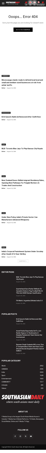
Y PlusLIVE (26, 5)
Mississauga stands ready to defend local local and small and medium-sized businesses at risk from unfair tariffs (22, 82)
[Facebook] (15, 436)
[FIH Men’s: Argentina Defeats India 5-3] (8, 303)
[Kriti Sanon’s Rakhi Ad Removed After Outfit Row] (23, 103)
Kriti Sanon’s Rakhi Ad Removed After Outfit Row (21, 117)
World (3, 247)
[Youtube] (31, 436)
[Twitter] (26, 436)
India (3, 176)
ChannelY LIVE (30, 5)
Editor (3, 88)
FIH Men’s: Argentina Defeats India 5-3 (29, 300)
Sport (3, 144)
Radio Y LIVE (34, 5)
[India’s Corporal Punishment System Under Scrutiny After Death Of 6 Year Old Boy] (23, 237)
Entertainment (6, 112)
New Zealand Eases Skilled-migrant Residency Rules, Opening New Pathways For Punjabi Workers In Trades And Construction (23, 182)
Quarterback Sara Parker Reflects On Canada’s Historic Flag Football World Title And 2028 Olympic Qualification (29, 291)
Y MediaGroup (43, 5)
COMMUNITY (5, 76)
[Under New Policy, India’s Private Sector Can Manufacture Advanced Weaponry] (23, 203)
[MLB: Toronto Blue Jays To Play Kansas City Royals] (23, 134)
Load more (22, 261)
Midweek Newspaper (39, 5)
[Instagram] (20, 436)
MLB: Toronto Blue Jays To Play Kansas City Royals (22, 149)
